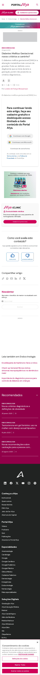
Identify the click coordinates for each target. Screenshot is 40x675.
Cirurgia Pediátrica (8, 565)
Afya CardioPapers (9, 614)
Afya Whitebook (8, 624)
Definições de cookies (20, 659)
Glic (3, 631)
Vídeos (4, 526)
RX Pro (4, 638)
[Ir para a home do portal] (20, 5)
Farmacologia (7, 589)
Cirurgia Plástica (7, 568)
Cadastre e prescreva (28, 13)
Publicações (6, 536)
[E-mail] (11, 278)
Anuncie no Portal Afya (10, 540)
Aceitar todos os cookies (20, 671)
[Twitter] (17, 483)
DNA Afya (5, 508)
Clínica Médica (7, 572)
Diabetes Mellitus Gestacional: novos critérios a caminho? (29, 19)
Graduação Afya (8, 603)
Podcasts (5, 530)
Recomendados (12, 395)
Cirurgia (4, 558)
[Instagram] (29, 483)
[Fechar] (37, 642)
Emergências (6, 582)
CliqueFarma (6, 634)
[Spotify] (35, 483)
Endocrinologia (12, 19)
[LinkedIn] (16, 278)
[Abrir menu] (3, 5)
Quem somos (7, 501)
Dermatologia (7, 578)
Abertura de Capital (9, 515)
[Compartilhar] (3, 80)
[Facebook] (20, 278)
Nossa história (7, 505)
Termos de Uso (12, 156)
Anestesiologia (7, 551)
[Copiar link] (3, 278)
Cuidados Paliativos (9, 575)
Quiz (3, 533)
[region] (20, 657)
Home (3, 19)
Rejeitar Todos (20, 665)
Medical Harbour (8, 620)
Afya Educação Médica (10, 607)
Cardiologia (6, 555)
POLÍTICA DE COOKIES (26, 654)
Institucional (6, 498)
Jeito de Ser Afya (8, 511)
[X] (24, 278)
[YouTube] (23, 483)
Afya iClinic (6, 627)
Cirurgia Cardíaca (8, 561)
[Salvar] (9, 80)
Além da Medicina (8, 617)
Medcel (4, 610)
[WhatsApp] (7, 278)
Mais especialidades (9, 592)
